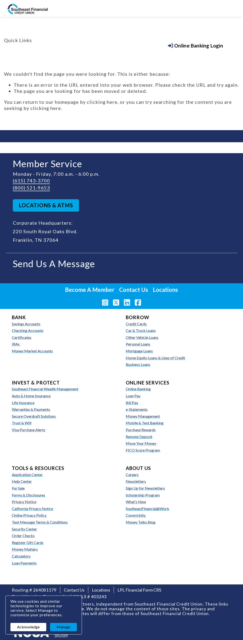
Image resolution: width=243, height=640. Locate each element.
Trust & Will (21, 423)
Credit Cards (136, 324)
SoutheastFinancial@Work (147, 508)
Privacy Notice (24, 501)
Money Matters (25, 549)
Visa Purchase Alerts (42, 429)
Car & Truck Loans (141, 330)
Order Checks (37, 535)
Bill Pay (132, 402)
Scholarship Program (143, 495)
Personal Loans (138, 344)
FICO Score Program (143, 450)
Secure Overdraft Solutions (34, 416)
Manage (63, 627)
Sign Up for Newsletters (145, 488)
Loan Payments (24, 563)
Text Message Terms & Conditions (40, 522)
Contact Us (133, 289)
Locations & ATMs (46, 205)
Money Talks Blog (140, 522)
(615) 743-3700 (31, 180)
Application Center (27, 474)
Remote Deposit (139, 436)
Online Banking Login (51, 51)
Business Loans (138, 364)
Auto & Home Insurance (31, 395)
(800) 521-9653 (31, 187)
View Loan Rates (130, 51)
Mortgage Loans (139, 351)
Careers (132, 474)
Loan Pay (133, 395)
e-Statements (137, 409)
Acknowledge (28, 627)
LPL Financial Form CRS (139, 590)
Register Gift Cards (27, 542)
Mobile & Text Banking (145, 423)
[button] (195, 45)
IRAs (16, 344)
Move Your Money (141, 443)
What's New (136, 501)
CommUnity (136, 515)
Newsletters (136, 481)
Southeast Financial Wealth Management (45, 389)
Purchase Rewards (141, 429)
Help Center (22, 481)
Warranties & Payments (31, 409)
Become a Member (93, 51)
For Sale (18, 488)
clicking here (102, 102)
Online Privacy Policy (29, 515)
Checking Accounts (27, 330)
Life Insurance (23, 402)
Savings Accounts (26, 324)
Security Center (24, 529)
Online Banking (138, 389)
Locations (165, 289)
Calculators (21, 556)
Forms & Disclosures (28, 495)
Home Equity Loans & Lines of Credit (155, 358)
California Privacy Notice (32, 508)
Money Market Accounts (32, 351)
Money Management (143, 416)
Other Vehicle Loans (142, 337)
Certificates (21, 337)
